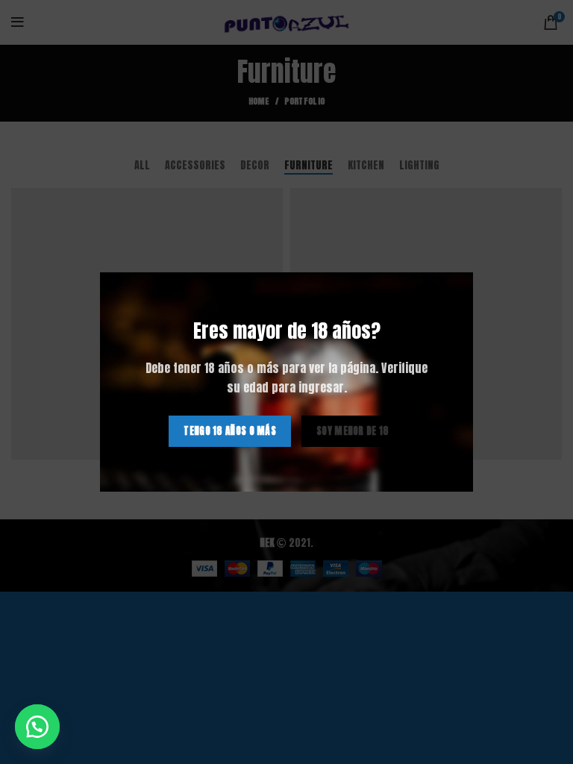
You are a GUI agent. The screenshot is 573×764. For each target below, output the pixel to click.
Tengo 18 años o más (230, 431)
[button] (37, 726)
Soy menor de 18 (352, 431)
